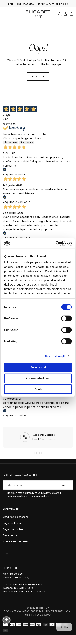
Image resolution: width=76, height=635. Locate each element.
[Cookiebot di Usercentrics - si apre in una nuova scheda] (55, 243)
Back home (38, 76)
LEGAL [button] (5, 553)
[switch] (66, 318)
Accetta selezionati (38, 378)
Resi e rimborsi (11, 535)
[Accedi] (65, 14)
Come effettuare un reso (16, 541)
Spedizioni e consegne (15, 516)
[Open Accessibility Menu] (6, 620)
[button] (5, 14)
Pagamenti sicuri (12, 523)
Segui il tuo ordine (13, 529)
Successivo (26, 142)
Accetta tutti (38, 367)
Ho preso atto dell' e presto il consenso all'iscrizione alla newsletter (34, 494)
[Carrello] (71, 14)
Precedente (10, 142)
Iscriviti (64, 485)
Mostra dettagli (55, 356)
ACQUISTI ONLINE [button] (10, 509)
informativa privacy (38, 492)
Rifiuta (38, 389)
